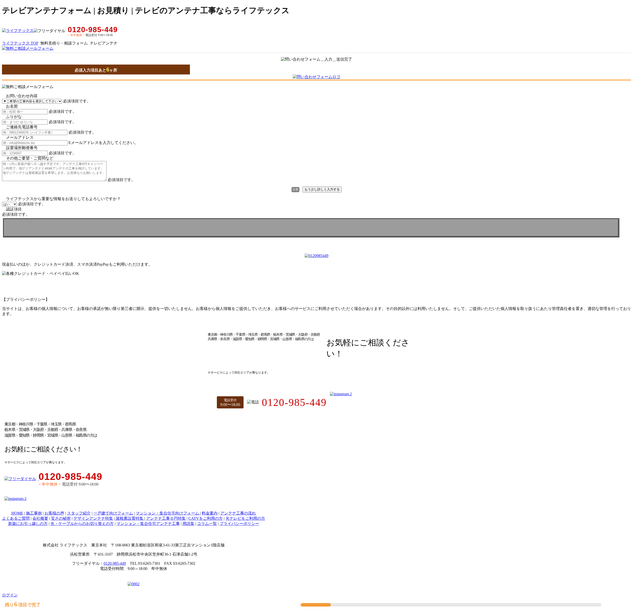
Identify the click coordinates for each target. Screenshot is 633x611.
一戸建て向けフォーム (113, 513)
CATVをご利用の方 (205, 518)
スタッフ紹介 (79, 513)
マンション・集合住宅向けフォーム (168, 513)
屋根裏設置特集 (129, 518)
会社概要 (40, 518)
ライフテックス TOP (20, 43)
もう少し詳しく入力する (322, 189)
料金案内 (210, 513)
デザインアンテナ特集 (93, 518)
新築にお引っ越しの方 (28, 523)
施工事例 (34, 513)
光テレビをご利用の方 (245, 518)
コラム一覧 (207, 523)
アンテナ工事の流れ (238, 513)
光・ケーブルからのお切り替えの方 (82, 523)
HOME (17, 513)
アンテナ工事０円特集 (166, 518)
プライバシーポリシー (239, 523)
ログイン (10, 595)
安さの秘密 (61, 518)
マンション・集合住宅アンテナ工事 (148, 523)
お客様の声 (54, 513)
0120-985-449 (115, 563)
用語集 (188, 523)
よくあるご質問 (16, 518)
